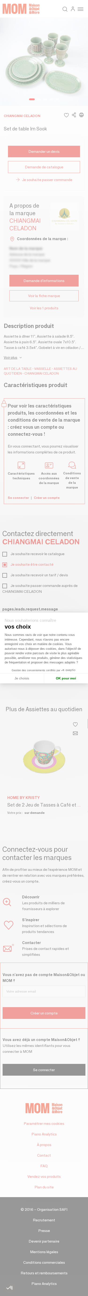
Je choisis (22, 678)
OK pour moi (66, 678)
